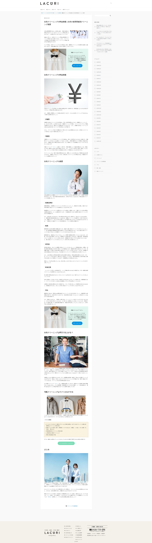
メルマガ (93, 533)
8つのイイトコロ (68, 528)
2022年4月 (99, 101)
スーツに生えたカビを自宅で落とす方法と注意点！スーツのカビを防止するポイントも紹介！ (104, 32)
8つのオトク (67, 530)
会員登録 (88, 533)
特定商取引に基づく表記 (91, 535)
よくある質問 (79, 532)
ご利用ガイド (79, 528)
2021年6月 (99, 128)
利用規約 (98, 533)
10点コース (42, 9)
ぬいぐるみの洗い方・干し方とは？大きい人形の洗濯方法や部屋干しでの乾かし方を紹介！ (104, 38)
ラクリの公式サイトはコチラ (66, 443)
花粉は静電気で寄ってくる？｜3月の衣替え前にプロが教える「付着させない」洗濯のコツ (104, 26)
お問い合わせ (79, 537)
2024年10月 (99, 72)
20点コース (48, 9)
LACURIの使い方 (68, 532)
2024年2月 (99, 75)
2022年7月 (99, 98)
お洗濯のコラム (99, 154)
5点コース (59, 9)
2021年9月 (99, 118)
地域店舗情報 (79, 535)
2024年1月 (99, 78)
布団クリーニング (66, 9)
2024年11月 (99, 68)
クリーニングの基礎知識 (72, 505)
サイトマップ (79, 539)
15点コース (54, 9)
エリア (98, 151)
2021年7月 (99, 124)
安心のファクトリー (69, 537)
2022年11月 (99, 85)
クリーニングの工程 (69, 535)
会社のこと (79, 526)
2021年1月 (99, 137)
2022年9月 (99, 91)
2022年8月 (99, 95)
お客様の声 (79, 530)
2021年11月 (99, 111)
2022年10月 (99, 88)
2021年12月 (99, 108)
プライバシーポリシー (101, 535)
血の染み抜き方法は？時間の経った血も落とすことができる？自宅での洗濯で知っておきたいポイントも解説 (104, 50)
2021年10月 (99, 114)
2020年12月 (99, 141)
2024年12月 (99, 65)
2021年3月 (99, 131)
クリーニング (99, 158)
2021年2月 (99, 134)
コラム (98, 164)
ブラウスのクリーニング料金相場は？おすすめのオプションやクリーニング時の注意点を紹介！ (104, 44)
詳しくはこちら (77, 65)
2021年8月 (99, 121)
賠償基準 (103, 533)
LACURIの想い (68, 526)
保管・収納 (99, 168)
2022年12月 (99, 81)
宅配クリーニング (100, 171)
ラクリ (54, 146)
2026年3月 (99, 62)
